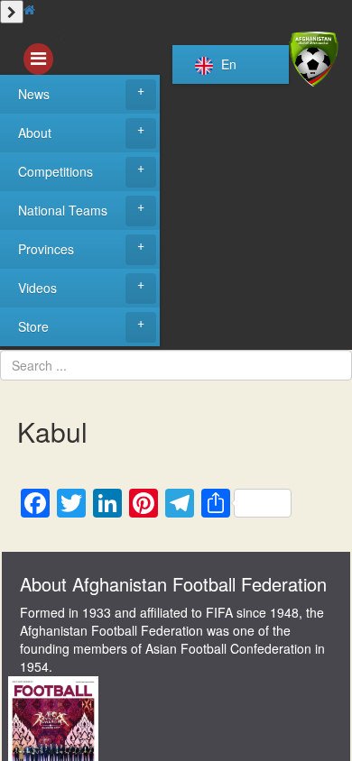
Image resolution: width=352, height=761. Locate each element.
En (227, 64)
